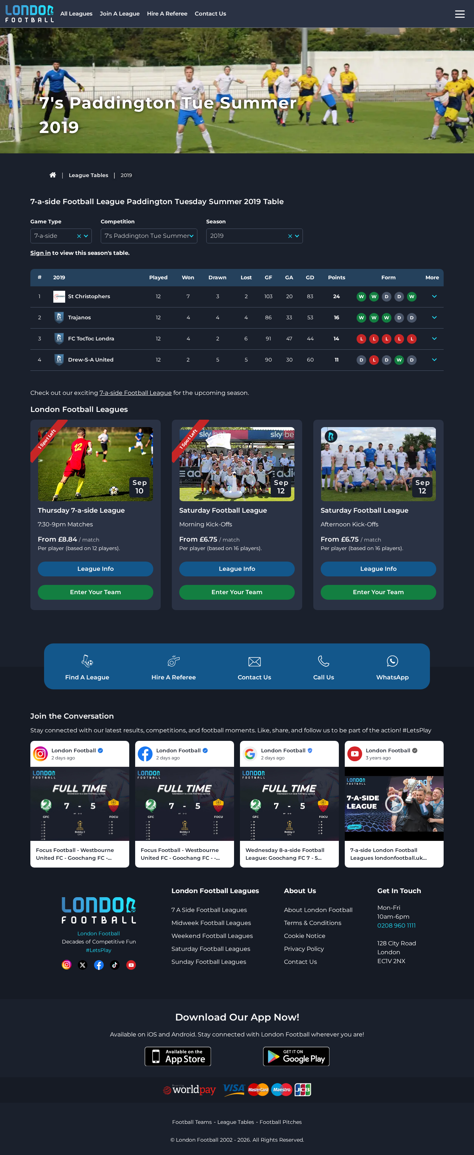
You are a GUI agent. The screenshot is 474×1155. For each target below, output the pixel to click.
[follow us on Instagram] (66, 965)
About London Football (318, 909)
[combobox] (61, 236)
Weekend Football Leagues (212, 935)
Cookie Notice (305, 935)
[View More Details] (434, 296)
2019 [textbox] (217, 235)
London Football (98, 933)
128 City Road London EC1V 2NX (396, 952)
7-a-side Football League (136, 392)
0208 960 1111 (396, 925)
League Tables (88, 175)
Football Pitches (281, 1122)
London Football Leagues (79, 409)
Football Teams (192, 1122)
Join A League (120, 13)
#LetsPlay (98, 950)
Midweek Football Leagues (211, 922)
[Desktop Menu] (459, 13)
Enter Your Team (95, 592)
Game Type (45, 221)
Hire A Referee (167, 13)
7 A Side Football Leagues (209, 909)
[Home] (53, 175)
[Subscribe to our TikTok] (115, 965)
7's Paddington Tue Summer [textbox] (147, 235)
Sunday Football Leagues (208, 961)
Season (216, 221)
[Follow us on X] (82, 965)
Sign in (40, 252)
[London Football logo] (30, 13)
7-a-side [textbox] (45, 235)
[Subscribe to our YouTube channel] (131, 965)
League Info (95, 568)
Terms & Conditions (312, 922)
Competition (118, 221)
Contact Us (210, 13)
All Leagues (76, 13)
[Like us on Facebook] (99, 965)
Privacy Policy (304, 948)
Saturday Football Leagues (210, 948)
